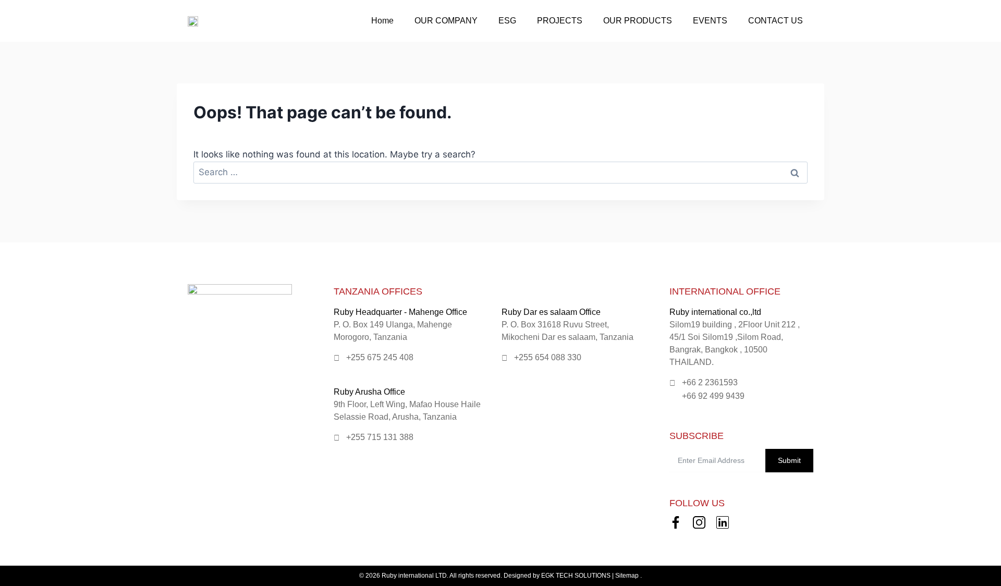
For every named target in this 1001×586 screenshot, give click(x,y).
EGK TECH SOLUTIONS (576, 575)
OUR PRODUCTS (637, 20)
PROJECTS (559, 20)
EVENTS (710, 20)
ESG (507, 20)
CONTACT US (775, 20)
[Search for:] (500, 172)
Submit (789, 460)
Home (382, 20)
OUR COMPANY (446, 20)
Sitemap (627, 575)
